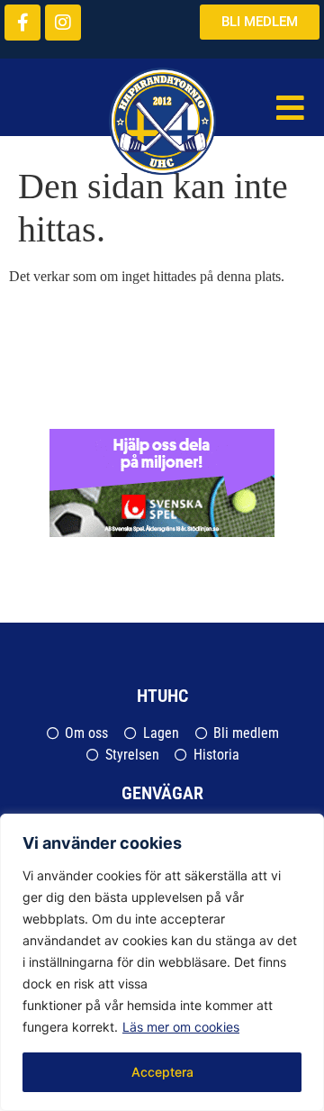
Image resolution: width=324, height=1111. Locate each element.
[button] (291, 108)
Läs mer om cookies (180, 1026)
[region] (162, 962)
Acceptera (162, 1071)
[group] (157, 483)
